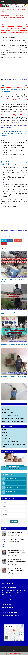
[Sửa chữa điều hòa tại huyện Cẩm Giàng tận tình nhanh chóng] (14, 361)
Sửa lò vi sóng (6, 409)
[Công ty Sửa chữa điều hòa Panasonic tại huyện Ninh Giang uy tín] (4, 561)
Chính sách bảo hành (7, 604)
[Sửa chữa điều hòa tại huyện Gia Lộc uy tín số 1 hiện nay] (14, 297)
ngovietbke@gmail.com (10, 595)
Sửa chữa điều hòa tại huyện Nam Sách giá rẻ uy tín (14, 344)
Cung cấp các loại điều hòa (10, 441)
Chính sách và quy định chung (9, 612)
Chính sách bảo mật (7, 609)
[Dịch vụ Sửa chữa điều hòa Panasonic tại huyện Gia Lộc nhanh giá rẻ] (4, 570)
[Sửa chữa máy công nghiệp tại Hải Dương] (14, 5)
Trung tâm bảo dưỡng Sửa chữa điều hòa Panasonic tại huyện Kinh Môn (16, 552)
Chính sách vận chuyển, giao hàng (10, 615)
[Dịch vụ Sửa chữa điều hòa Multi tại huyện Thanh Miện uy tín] (14, 264)
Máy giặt (4, 432)
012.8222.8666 (14, 466)
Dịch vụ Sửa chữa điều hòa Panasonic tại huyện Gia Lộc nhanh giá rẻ (17, 570)
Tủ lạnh (4, 429)
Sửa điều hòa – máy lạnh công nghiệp (13, 418)
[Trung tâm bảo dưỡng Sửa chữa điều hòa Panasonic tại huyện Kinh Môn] (4, 552)
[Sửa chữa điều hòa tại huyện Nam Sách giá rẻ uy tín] (14, 329)
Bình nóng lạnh (6, 438)
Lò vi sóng (5, 435)
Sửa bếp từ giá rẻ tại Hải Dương (16, 539)
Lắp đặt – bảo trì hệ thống (10, 415)
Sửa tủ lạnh (5, 406)
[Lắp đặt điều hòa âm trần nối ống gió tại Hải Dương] (4, 533)
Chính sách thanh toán (7, 607)
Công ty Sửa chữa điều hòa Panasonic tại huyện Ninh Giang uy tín (17, 561)
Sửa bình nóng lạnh (7, 412)
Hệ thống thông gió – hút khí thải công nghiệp (13, 445)
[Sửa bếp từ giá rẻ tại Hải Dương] (4, 543)
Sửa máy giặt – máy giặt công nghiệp (12, 421)
